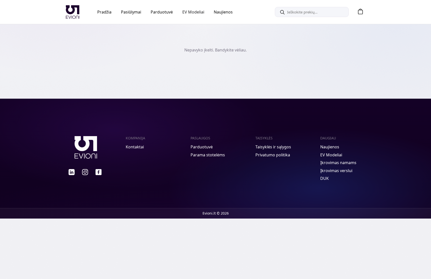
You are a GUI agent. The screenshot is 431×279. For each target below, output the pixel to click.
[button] (358, 12)
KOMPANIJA (135, 138)
